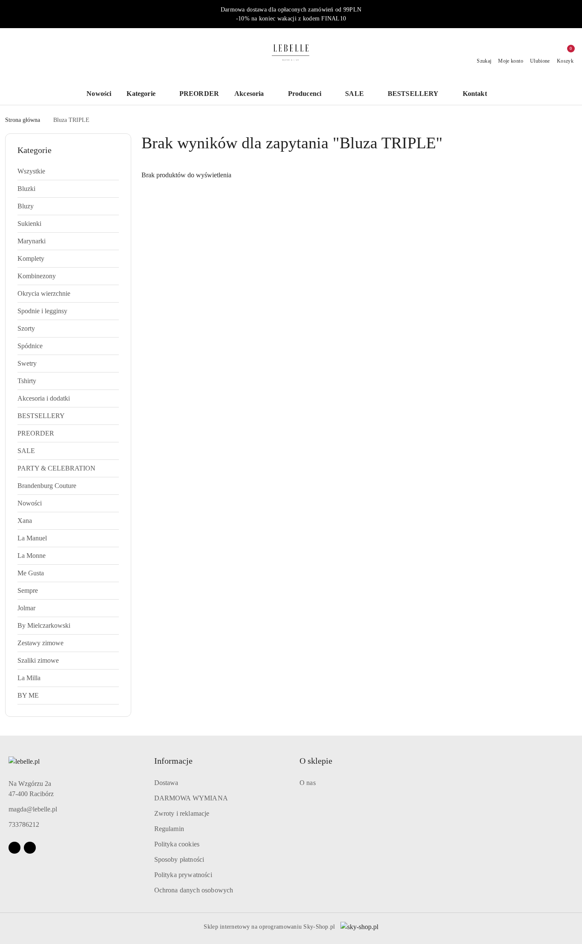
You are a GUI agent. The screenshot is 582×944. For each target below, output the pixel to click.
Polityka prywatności (183, 874)
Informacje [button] (173, 760)
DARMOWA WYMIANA (191, 798)
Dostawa (166, 782)
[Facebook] (14, 848)
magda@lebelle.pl (33, 809)
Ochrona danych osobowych (193, 890)
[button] (479, 94)
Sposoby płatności (179, 859)
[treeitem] (68, 171)
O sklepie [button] (316, 760)
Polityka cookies (177, 844)
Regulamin (169, 828)
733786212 (24, 824)
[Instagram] (30, 848)
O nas (308, 782)
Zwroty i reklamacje (182, 813)
